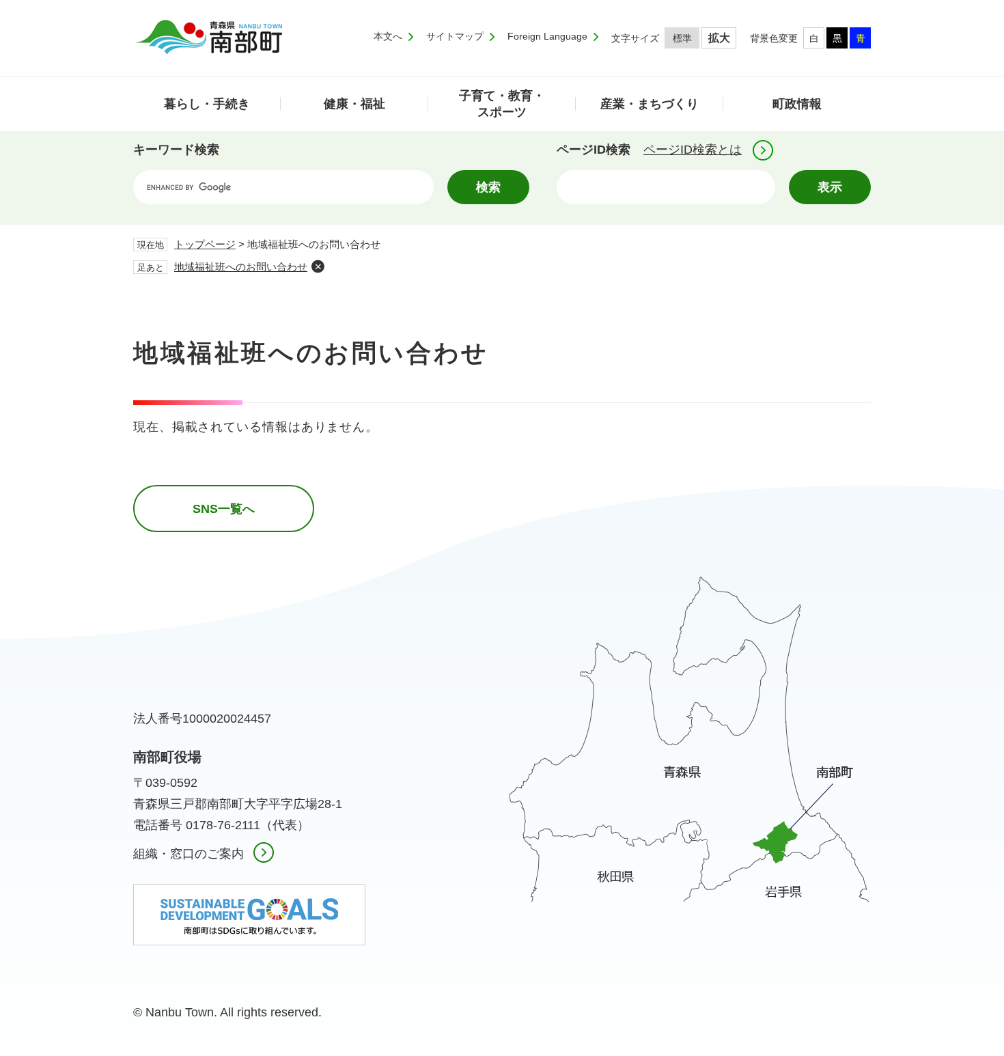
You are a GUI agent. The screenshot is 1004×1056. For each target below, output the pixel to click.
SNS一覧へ (224, 509)
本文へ (388, 36)
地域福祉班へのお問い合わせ (240, 267)
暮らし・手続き (207, 104)
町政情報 (797, 104)
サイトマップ (455, 36)
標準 (682, 38)
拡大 (719, 38)
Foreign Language (547, 36)
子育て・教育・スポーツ (502, 103)
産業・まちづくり (649, 104)
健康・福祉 (354, 104)
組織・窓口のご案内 (188, 854)
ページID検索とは (692, 149)
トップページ (205, 244)
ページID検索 (593, 149)
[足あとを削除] (317, 266)
